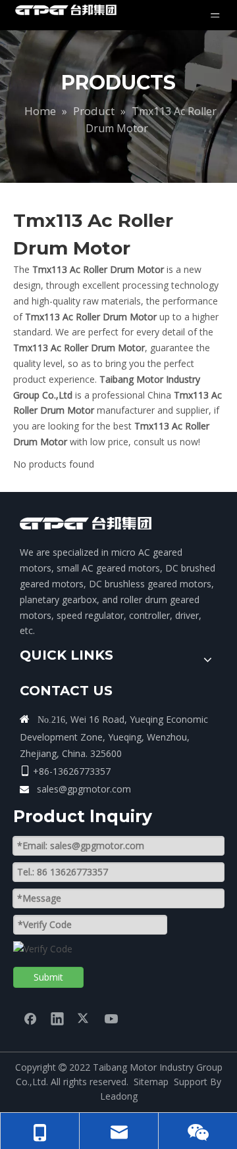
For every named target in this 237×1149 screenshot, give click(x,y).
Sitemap (151, 1081)
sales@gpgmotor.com (84, 789)
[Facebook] (30, 1018)
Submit (48, 977)
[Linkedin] (57, 1018)
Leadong (119, 1096)
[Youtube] (111, 1018)
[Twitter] (84, 1018)
